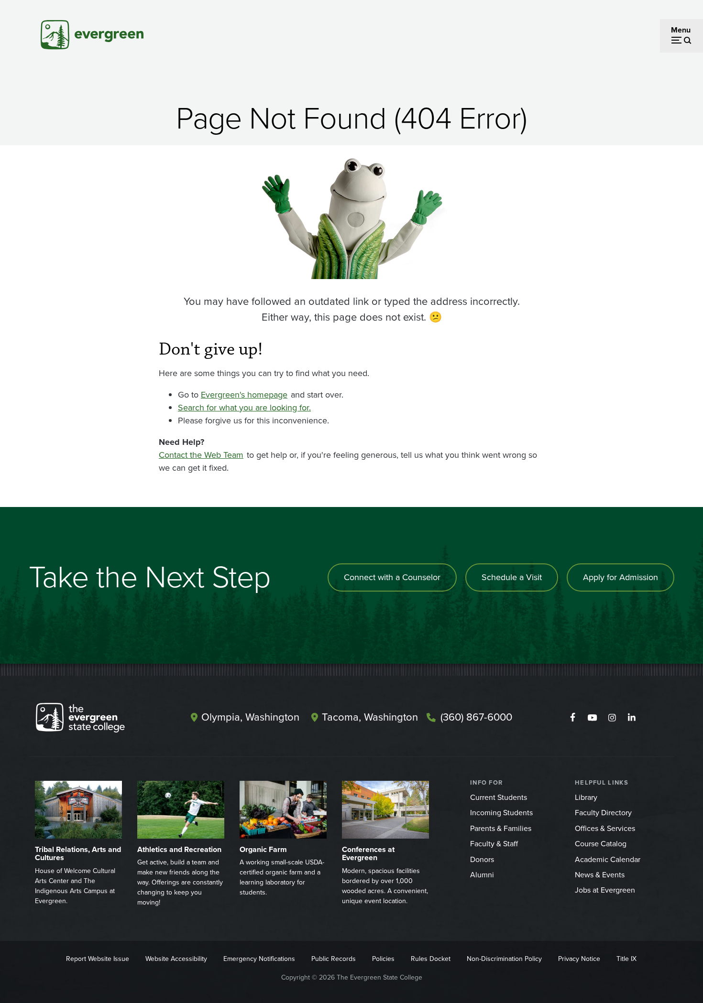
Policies (383, 959)
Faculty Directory (603, 812)
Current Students (498, 797)
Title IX (626, 959)
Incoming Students (501, 812)
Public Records (333, 959)
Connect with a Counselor (392, 577)
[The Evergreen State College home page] (97, 719)
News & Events (600, 874)
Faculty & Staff (494, 843)
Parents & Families (500, 828)
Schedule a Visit (512, 577)
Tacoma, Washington (370, 717)
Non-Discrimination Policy (504, 959)
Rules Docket (430, 959)
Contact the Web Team (201, 455)
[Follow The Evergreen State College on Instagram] (612, 718)
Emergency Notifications (259, 959)
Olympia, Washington (250, 717)
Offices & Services (605, 828)
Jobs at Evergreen (605, 889)
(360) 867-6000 (476, 717)
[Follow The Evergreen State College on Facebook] (572, 718)
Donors (482, 859)
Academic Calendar (607, 859)
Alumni (482, 874)
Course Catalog (600, 843)
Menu (681, 29)
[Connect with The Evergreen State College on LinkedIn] (631, 718)
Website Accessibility (176, 959)
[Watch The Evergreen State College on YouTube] (592, 718)
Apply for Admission (620, 577)
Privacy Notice (579, 959)
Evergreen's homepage (244, 394)
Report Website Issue (97, 959)
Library (586, 797)
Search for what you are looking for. (244, 407)
